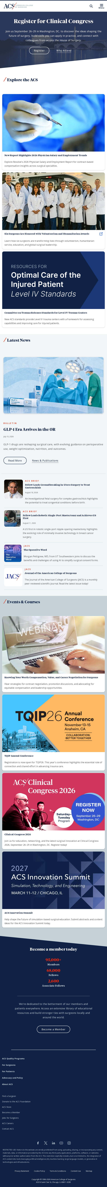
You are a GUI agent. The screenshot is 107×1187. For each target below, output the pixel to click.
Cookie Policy (39, 1171)
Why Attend (63, 50)
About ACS (7, 1084)
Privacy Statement (22, 1171)
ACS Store (6, 1107)
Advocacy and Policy (12, 1077)
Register (39, 50)
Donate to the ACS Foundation (16, 1101)
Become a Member (11, 1112)
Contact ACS (8, 1128)
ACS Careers (8, 1123)
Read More (15, 460)
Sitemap (89, 1171)
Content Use (76, 1171)
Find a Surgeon (9, 1096)
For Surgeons (8, 1065)
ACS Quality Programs (13, 1058)
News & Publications (45, 460)
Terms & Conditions (58, 1171)
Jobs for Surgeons (10, 1118)
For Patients (8, 1071)
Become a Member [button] (53, 1029)
